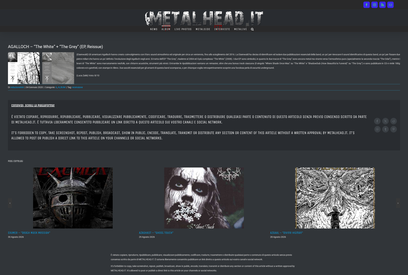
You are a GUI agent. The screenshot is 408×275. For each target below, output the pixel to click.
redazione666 (17, 87)
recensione (77, 87)
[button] (252, 29)
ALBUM (61, 87)
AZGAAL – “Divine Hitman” (165, 233)
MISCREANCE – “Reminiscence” (300, 233)
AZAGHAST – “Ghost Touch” (35, 233)
